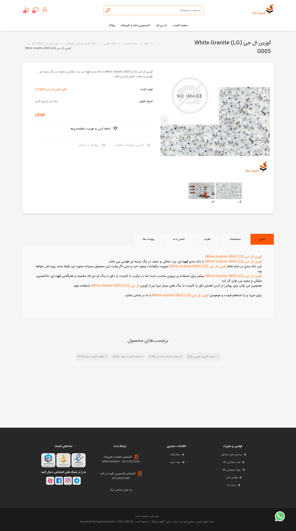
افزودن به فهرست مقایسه (129, 145)
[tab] (262, 239)
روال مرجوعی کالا (232, 470)
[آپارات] (50, 481)
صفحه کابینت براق (95, 356)
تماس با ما (179, 239)
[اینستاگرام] (68, 481)
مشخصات (235, 239)
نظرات (207, 239)
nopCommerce (105, 522)
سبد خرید (26, 9)
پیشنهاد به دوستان (88, 145)
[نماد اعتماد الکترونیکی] (78, 460)
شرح (262, 239)
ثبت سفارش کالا (231, 462)
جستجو (108, 10)
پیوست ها (148, 239)
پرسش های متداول (231, 454)
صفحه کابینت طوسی (204, 356)
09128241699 (121, 478)
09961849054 (111, 461)
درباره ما (231, 485)
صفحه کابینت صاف (130, 356)
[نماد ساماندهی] (63, 460)
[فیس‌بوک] (59, 481)
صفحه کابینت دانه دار (167, 356)
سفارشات (175, 454)
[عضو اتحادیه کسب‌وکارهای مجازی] (48, 460)
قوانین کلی (231, 477)
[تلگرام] (77, 481)
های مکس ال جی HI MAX (50, 89)
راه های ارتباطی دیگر (121, 490)
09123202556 (131, 461)
